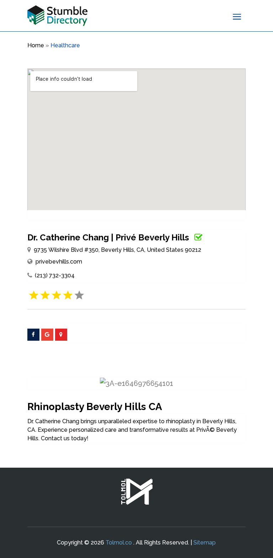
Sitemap (204, 542)
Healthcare (65, 45)
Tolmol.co (119, 542)
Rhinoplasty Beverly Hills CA (94, 407)
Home (35, 45)
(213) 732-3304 (55, 275)
